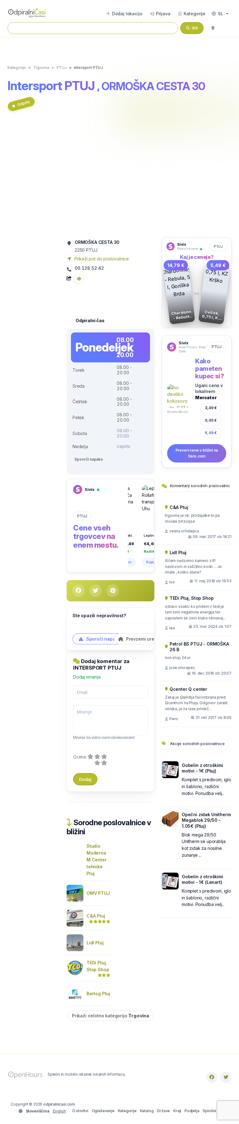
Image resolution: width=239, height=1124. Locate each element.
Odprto (23, 103)
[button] (220, 14)
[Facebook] (211, 1077)
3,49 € (211, 407)
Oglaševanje (103, 1110)
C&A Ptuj (96, 915)
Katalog (147, 1110)
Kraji (177, 1110)
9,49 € (210, 420)
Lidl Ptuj (95, 942)
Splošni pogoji (215, 1110)
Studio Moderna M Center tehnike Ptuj (97, 859)
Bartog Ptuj (98, 993)
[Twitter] (226, 1077)
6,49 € (211, 432)
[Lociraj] (213, 28)
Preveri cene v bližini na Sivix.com (197, 453)
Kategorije (127, 1110)
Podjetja (192, 1110)
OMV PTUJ (98, 893)
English (59, 1111)
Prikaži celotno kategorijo (110, 1015)
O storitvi (80, 1110)
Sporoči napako (88, 459)
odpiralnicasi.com (59, 1104)
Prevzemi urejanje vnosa (152, 639)
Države (163, 1110)
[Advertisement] (119, 177)
